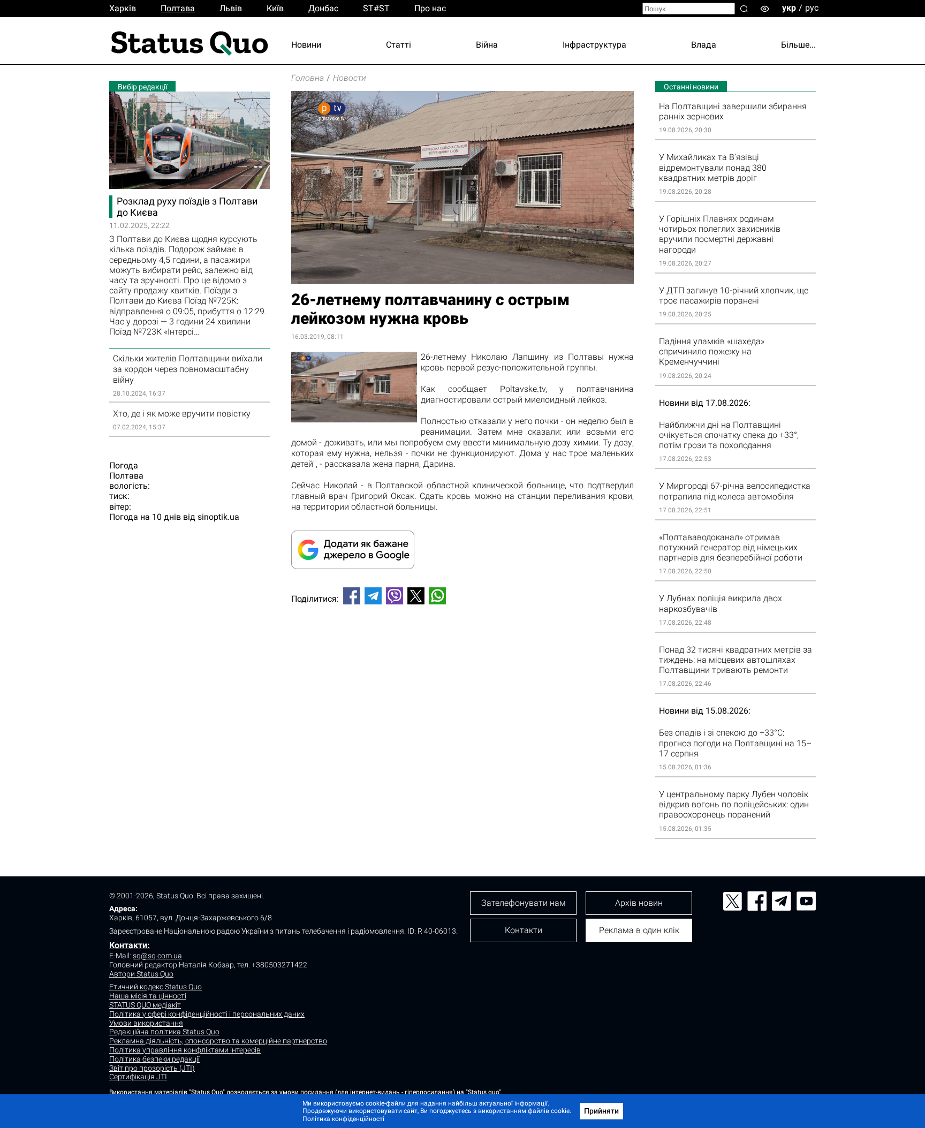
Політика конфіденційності (343, 1119)
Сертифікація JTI (138, 1076)
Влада (703, 45)
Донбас (323, 8)
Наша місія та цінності (147, 995)
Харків (122, 8)
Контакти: (129, 945)
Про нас (430, 8)
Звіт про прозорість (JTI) (152, 1068)
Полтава (178, 8)
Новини (306, 45)
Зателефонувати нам (523, 903)
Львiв (230, 8)
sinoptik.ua (218, 517)
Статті (398, 45)
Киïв (275, 8)
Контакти (523, 930)
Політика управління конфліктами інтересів (185, 1050)
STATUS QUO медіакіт (145, 1005)
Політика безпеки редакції (154, 1059)
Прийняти (601, 1111)
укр (789, 8)
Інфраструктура (594, 45)
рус (811, 8)
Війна (487, 45)
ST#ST (376, 8)
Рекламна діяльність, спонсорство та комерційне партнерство (218, 1040)
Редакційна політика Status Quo (164, 1031)
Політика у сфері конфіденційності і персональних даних (207, 1014)
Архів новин (639, 903)
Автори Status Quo (141, 974)
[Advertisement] (462, 648)
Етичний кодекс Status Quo (155, 986)
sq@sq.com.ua (157, 955)
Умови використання (146, 1023)
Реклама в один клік (639, 930)
